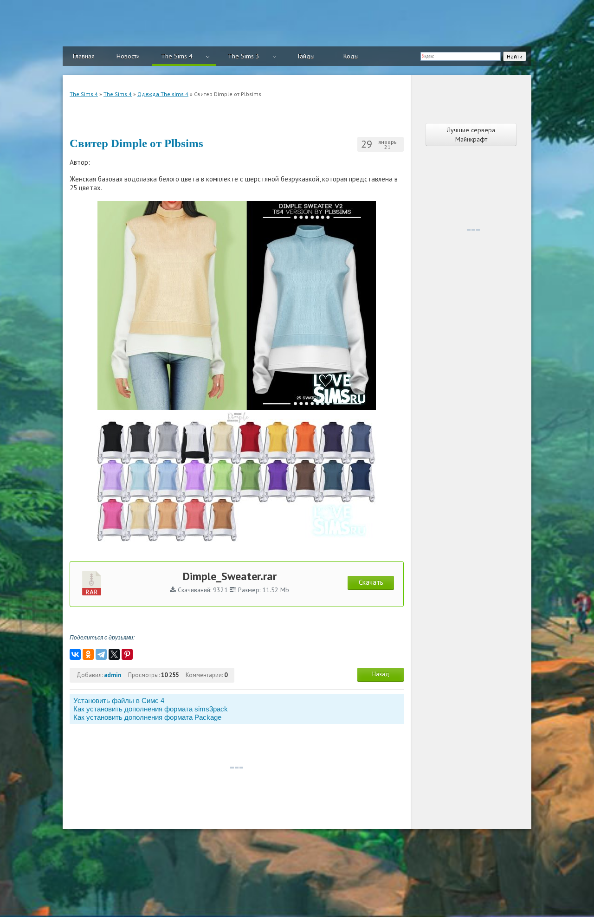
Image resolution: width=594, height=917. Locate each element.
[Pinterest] (127, 654)
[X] (114, 654)
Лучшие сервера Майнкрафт (471, 134)
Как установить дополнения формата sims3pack (150, 709)
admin (112, 675)
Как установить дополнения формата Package (147, 717)
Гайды (306, 56)
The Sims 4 (177, 56)
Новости (128, 56)
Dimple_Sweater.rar (230, 576)
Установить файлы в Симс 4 (118, 700)
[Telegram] (101, 654)
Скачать (371, 582)
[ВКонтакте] (75, 654)
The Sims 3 (243, 56)
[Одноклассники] (88, 654)
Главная (84, 56)
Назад (380, 674)
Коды (351, 56)
